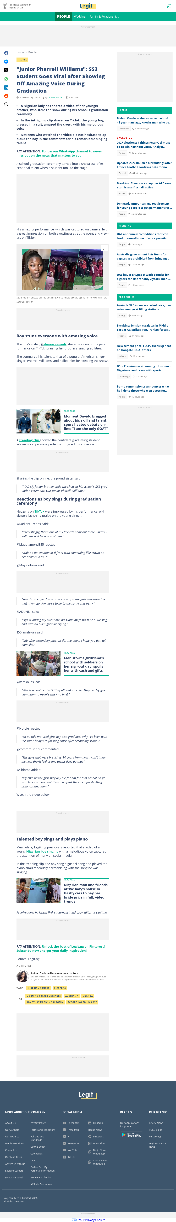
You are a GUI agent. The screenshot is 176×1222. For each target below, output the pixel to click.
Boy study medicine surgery (44, 1002)
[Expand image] (104, 248)
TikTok (39, 511)
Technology (124, 376)
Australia (71, 995)
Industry (122, 356)
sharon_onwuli (54, 344)
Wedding (80, 16)
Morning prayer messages (43, 995)
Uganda (88, 995)
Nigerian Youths (39, 988)
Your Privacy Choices (91, 1220)
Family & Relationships (104, 16)
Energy (122, 315)
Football (122, 173)
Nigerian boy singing (42, 851)
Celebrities (124, 128)
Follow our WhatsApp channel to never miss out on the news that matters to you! (59, 153)
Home (20, 52)
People (63, 16)
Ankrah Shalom (55, 97)
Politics (122, 152)
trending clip (29, 440)
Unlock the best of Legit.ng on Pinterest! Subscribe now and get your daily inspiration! (60, 948)
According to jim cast (82, 1002)
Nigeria (122, 335)
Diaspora (60, 988)
